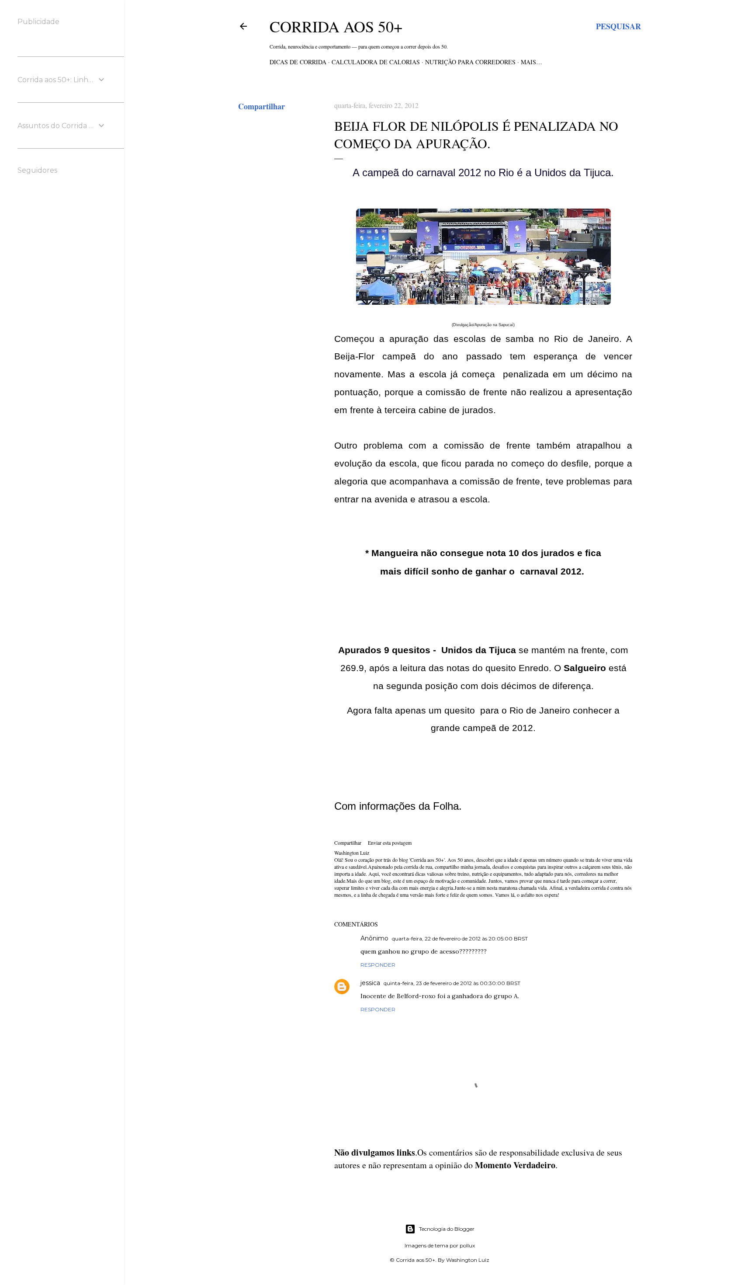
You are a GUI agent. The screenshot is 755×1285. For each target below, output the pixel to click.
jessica (370, 983)
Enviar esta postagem (390, 842)
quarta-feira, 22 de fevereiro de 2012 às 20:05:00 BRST (460, 938)
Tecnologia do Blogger (446, 1229)
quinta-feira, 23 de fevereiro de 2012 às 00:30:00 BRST (452, 983)
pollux (467, 1245)
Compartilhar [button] (261, 106)
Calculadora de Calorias (376, 62)
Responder (377, 964)
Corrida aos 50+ (336, 26)
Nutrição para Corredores (470, 62)
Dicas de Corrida (298, 62)
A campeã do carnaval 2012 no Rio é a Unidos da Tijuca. (483, 172)
